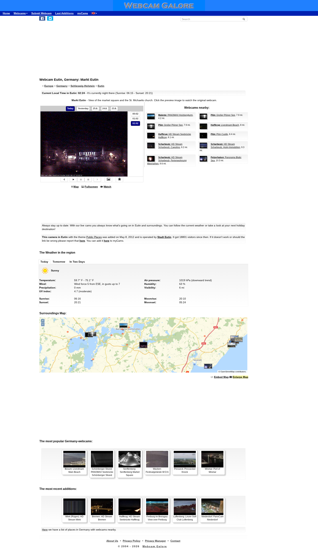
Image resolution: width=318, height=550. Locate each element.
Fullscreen (91, 186)
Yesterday (83, 108)
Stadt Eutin (164, 237)
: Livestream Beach (225, 125)
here (82, 240)
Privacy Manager (155, 540)
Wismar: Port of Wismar (212, 470)
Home (6, 13)
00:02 (135, 114)
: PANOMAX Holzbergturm (175, 115)
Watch (107, 186)
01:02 (135, 118)
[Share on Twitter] (50, 18)
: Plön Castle (219, 134)
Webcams (20, 13)
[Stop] (88, 179)
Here (45, 529)
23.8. (114, 108)
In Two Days (77, 261)
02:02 (135, 123)
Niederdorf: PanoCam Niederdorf (212, 518)
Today (70, 108)
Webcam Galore (154, 546)
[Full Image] (108, 179)
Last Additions (64, 13)
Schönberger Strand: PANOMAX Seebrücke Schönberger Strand (102, 472)
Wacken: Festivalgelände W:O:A (157, 470)
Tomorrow (59, 261)
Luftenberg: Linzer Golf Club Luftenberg (184, 518)
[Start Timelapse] (73, 179)
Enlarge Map (240, 376)
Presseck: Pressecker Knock (185, 470)
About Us (112, 540)
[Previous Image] (64, 179)
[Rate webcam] (119, 179)
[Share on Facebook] (42, 18)
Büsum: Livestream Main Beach (74, 470)
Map (76, 186)
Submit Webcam (41, 13)
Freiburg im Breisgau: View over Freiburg (157, 518)
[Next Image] (97, 179)
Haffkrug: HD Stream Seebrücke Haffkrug (129, 518)
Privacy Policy (131, 540)
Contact (175, 540)
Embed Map (221, 376)
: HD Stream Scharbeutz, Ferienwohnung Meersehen (167, 160)
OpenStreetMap (227, 372)
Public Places (94, 237)
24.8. (104, 108)
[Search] (244, 19)
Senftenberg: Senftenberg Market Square (129, 472)
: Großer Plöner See (223, 115)
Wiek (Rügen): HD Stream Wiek (74, 518)
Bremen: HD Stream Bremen (102, 518)
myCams (82, 13)
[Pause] (80, 179)
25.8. (95, 108)
